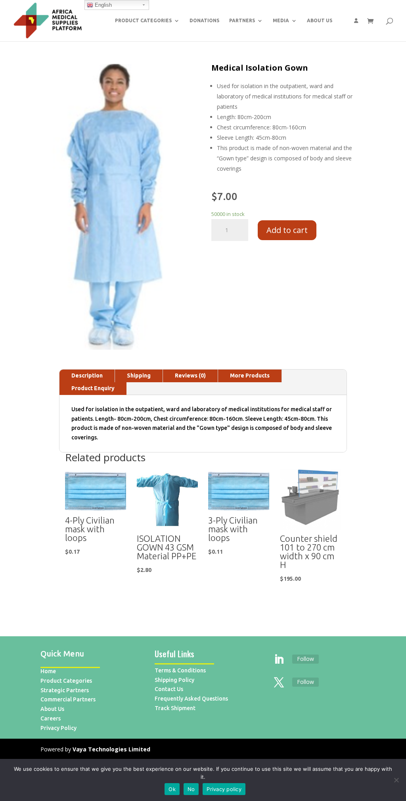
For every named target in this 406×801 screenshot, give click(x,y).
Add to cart (287, 230)
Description (87, 375)
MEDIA (281, 20)
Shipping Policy (174, 680)
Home (48, 671)
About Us (52, 709)
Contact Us (169, 689)
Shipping (139, 375)
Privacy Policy (58, 728)
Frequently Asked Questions (191, 698)
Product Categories (66, 681)
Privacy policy (224, 789)
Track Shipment (175, 708)
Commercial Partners (68, 699)
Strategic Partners (64, 690)
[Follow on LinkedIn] (279, 660)
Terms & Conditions (180, 670)
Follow (305, 658)
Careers (50, 718)
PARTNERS (242, 20)
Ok (172, 789)
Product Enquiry (93, 388)
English (102, 5)
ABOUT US (319, 20)
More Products (250, 375)
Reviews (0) (190, 375)
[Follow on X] (279, 683)
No (191, 789)
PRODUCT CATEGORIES (143, 20)
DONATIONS (204, 20)
